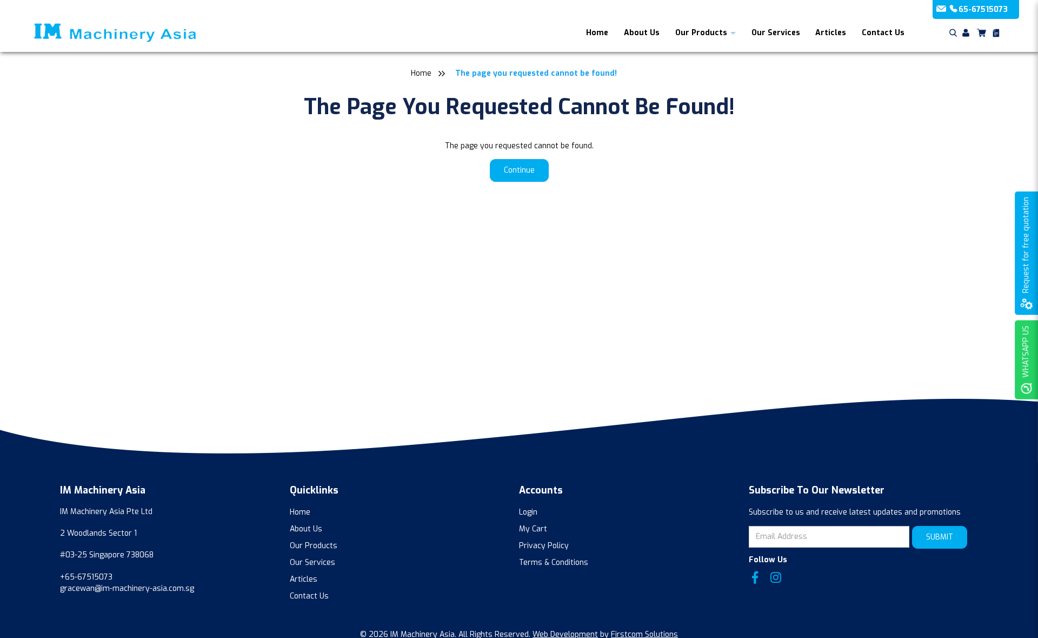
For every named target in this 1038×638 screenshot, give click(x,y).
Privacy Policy (544, 546)
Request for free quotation (1026, 245)
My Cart (533, 529)
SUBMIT (939, 537)
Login (528, 512)
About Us (642, 33)
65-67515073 (983, 9)
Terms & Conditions (553, 562)
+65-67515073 (86, 577)
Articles (830, 33)
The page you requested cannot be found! (536, 73)
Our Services (775, 33)
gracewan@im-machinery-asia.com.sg (127, 588)
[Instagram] (775, 577)
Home (597, 33)
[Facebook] (755, 577)
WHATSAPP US (1026, 352)
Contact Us (883, 33)
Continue (519, 170)
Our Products (701, 33)
